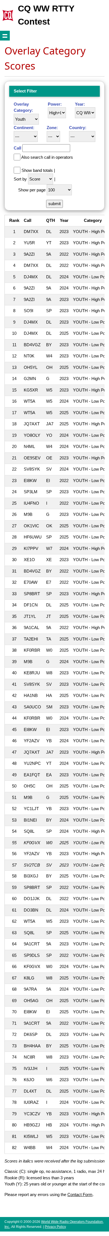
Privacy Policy (55, 1227)
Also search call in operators (47, 157)
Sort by (20, 179)
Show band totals (37, 170)
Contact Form (80, 1194)
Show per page (32, 190)
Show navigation (5, 36)
